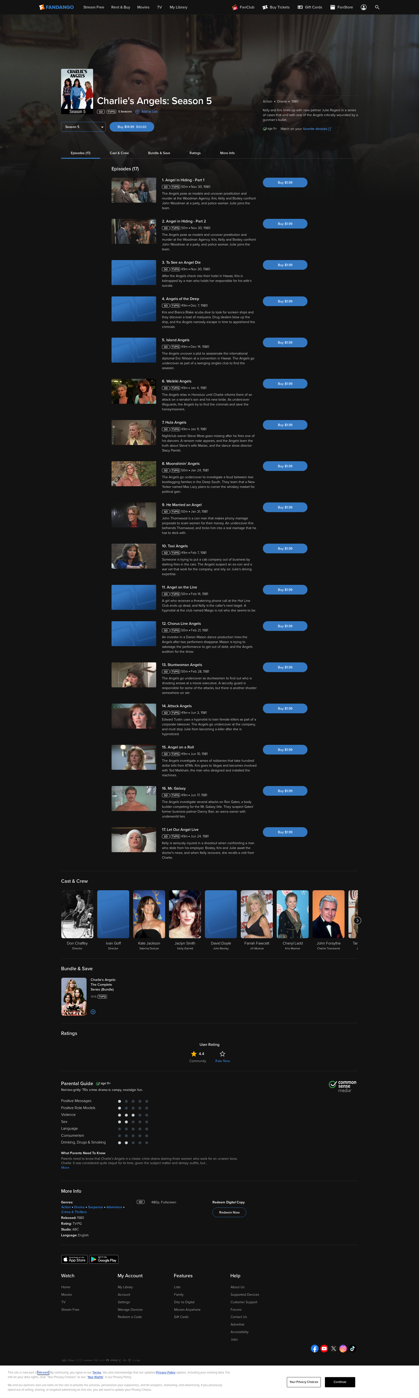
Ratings (195, 153)
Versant (43, 1372)
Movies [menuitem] (143, 7)
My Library (125, 1287)
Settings (124, 1302)
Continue (340, 1382)
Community (197, 1061)
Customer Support (244, 1302)
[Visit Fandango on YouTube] (324, 1348)
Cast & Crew (119, 153)
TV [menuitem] (159, 7)
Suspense (95, 1207)
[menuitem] (309, 7)
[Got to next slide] (357, 920)
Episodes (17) (80, 153)
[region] (209, 1382)
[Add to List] (93, 1011)
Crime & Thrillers (74, 1212)
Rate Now (222, 1061)
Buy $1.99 (285, 183)
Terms (96, 1372)
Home (65, 1287)
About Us (237, 1287)
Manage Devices (130, 1310)
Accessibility (240, 1332)
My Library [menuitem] (178, 7)
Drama (79, 1207)
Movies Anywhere (187, 1310)
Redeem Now (229, 1212)
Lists (177, 1287)
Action (66, 1207)
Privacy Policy (166, 1372)
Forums (236, 1310)
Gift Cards (181, 1317)
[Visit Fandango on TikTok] (352, 1348)
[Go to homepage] (57, 7)
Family (179, 1295)
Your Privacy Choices (304, 1382)
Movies (66, 1295)
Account (124, 1295)
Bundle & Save (159, 153)
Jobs (234, 1339)
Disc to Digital (184, 1302)
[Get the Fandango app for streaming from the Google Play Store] (104, 1259)
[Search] (377, 7)
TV (63, 1302)
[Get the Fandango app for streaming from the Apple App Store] (74, 1259)
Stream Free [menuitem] (93, 7)
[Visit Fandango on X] (334, 1348)
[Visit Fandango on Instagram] (343, 1348)
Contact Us (239, 1317)
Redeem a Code (130, 1317)
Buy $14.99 (136, 127)
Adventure (114, 1207)
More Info (227, 153)
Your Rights (95, 1377)
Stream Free (70, 1310)
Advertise (237, 1324)
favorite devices (315, 129)
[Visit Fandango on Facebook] (315, 1348)
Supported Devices (245, 1295)
